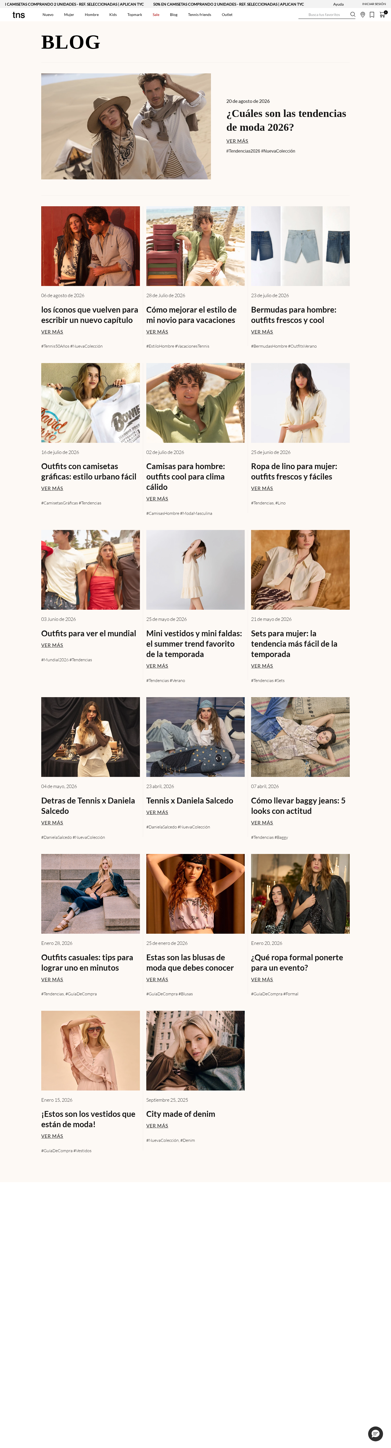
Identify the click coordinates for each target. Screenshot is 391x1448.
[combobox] (326, 14)
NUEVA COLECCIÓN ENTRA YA (175, 4)
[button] (375, 1433)
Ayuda (338, 4)
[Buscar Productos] (303, 14)
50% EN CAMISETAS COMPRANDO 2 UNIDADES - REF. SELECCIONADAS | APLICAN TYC (287, 4)
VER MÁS (237, 141)
